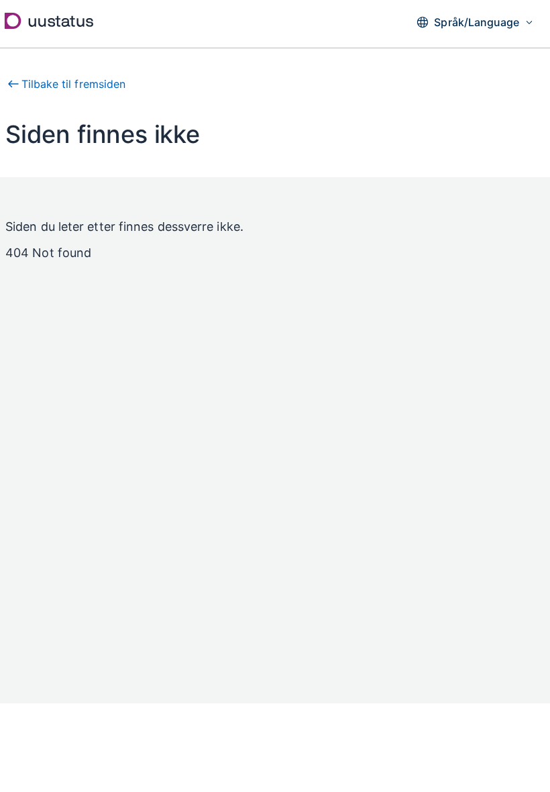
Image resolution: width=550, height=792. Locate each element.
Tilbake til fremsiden (73, 84)
